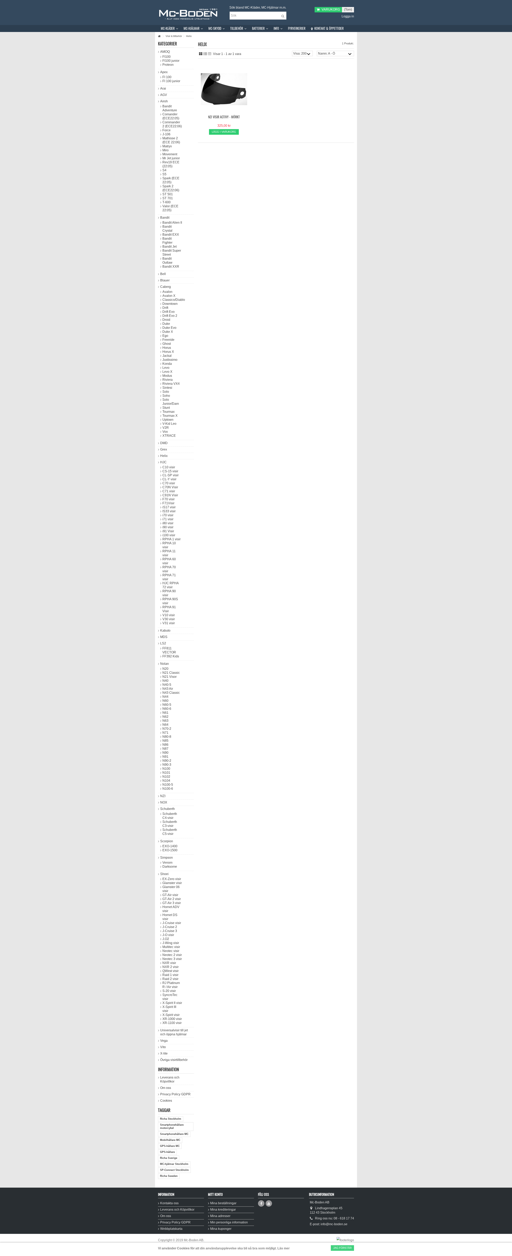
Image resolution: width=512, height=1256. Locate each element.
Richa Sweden (169, 1175)
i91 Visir (168, 531)
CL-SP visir (170, 475)
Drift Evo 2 (169, 315)
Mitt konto (215, 1194)
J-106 (166, 134)
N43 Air (167, 688)
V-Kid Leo (169, 423)
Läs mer (283, 1248)
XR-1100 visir (172, 1023)
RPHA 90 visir (169, 593)
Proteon (168, 64)
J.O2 (165, 939)
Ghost (166, 343)
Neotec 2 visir (172, 955)
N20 (165, 668)
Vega (164, 1040)
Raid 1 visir (170, 975)
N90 (165, 752)
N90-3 (166, 764)
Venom (167, 862)
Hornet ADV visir (170, 909)
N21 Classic (171, 672)
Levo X (167, 371)
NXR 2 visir (170, 967)
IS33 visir (169, 511)
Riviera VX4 (171, 383)
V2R (165, 427)
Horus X (168, 351)
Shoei (164, 874)
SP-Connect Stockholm (174, 1169)
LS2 (163, 643)
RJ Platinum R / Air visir (171, 985)
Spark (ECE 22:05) (170, 180)
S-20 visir (169, 991)
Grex (163, 449)
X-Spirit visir (171, 1015)
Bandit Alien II (172, 222)
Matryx (167, 146)
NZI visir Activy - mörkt (224, 117)
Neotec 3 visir (172, 959)
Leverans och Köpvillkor (169, 1079)
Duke (166, 323)
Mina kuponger (220, 1228)
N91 (165, 756)
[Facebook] (261, 1203)
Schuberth (167, 808)
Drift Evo (168, 311)
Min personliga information (229, 1222)
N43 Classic (171, 692)
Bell (163, 274)
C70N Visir (170, 487)
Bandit (164, 217)
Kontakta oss (169, 1203)
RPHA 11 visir (169, 553)
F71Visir (168, 503)
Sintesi (167, 387)
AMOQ (165, 51)
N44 (165, 696)
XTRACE (169, 435)
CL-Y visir (169, 479)
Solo (165, 391)
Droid (166, 319)
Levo (165, 367)
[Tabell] (209, 54)
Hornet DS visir (169, 917)
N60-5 (166, 704)
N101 (166, 772)
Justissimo (169, 359)
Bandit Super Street (171, 252)
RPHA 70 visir (169, 569)
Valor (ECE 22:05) (170, 208)
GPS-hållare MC (170, 1145)
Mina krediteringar (223, 1209)
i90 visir (167, 527)
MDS (163, 637)
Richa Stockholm (170, 1118)
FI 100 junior (171, 81)
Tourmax (168, 411)
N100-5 (167, 784)
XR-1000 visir (172, 1019)
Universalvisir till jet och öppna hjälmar (174, 1032)
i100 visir (168, 535)
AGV (163, 95)
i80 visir (167, 523)
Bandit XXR (170, 266)
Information (168, 1069)
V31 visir (168, 623)
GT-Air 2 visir (171, 899)
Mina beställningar (223, 1203)
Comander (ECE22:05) (170, 116)
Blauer (165, 280)
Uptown (167, 419)
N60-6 (166, 708)
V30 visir (168, 619)
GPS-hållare (167, 1151)
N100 (166, 768)
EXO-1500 (169, 850)
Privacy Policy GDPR (175, 1094)
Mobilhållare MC (170, 1139)
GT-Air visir (170, 895)
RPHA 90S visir (170, 601)
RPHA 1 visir (171, 539)
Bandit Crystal (167, 228)
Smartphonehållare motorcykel (172, 1126)
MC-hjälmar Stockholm (174, 1163)
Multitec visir (171, 947)
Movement (169, 154)
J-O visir (168, 935)
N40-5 (166, 684)
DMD (164, 443)
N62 (165, 716)
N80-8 (166, 736)
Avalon (167, 291)
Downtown (170, 303)
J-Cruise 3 (169, 931)
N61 (165, 712)
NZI (162, 796)
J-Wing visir (170, 943)
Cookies (166, 1100)
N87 (165, 748)
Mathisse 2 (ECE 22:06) (171, 140)
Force (166, 130)
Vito (163, 1047)
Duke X (167, 331)
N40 (165, 680)
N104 (166, 780)
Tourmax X (170, 415)
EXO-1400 (169, 846)
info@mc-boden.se (334, 1224)
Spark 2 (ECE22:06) (170, 188)
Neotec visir (170, 951)
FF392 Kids (170, 656)
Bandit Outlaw (167, 260)
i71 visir (167, 519)
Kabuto (165, 630)
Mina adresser (220, 1216)
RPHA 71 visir (169, 577)
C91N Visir (170, 495)
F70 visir (168, 499)
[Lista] (205, 54)
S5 (164, 174)
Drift (165, 307)
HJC (163, 462)
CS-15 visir (170, 471)
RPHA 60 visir (169, 561)
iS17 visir (169, 507)
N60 (165, 700)
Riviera (167, 379)
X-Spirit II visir (172, 1003)
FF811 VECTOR (169, 650)
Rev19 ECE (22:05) (170, 164)
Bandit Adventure (169, 108)
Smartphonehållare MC (174, 1133)
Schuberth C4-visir (169, 815)
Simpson (166, 857)
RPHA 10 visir (169, 545)
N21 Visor (169, 676)
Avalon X (168, 295)
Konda (167, 363)
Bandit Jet (169, 246)
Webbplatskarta (171, 1228)
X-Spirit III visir (169, 1009)
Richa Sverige (168, 1157)
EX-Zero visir (171, 879)
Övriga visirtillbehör (174, 1060)
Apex (164, 72)
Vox (165, 431)
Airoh (164, 101)
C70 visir (168, 483)
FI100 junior (170, 60)
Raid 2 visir (170, 979)
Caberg (165, 286)
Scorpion (166, 841)
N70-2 (166, 728)
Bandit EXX (170, 234)
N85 (165, 740)
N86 (165, 744)
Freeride (168, 339)
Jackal (167, 355)
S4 (164, 170)
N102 (166, 776)
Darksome (169, 866)
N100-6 (167, 788)
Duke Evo (169, 327)
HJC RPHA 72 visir (170, 585)
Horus (166, 347)
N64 (165, 724)
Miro (165, 150)
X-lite (164, 1053)
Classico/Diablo (172, 299)
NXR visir (169, 963)
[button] (169, 28)
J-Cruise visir (171, 923)
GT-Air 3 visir (171, 903)
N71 (165, 732)
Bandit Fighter (167, 240)
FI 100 (166, 77)
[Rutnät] (200, 54)
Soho (166, 395)
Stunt (166, 407)
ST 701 (167, 198)
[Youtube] (269, 1203)
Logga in (347, 16)
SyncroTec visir (169, 997)
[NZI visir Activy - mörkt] (224, 89)
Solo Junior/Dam (170, 401)
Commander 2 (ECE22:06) (172, 124)
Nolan (164, 663)
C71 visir (168, 491)
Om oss (165, 1088)
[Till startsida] (159, 36)
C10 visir (168, 467)
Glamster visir (172, 883)
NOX (163, 802)
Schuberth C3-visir (169, 823)
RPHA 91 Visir (169, 609)
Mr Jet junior (171, 158)
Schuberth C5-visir (169, 831)
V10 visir (168, 615)
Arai (163, 88)
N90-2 (166, 760)
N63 (165, 720)
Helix (164, 456)
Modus (167, 375)
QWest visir (170, 971)
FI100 (166, 56)
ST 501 (167, 194)
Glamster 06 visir (171, 889)
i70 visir (167, 515)
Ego (165, 335)
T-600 (166, 202)
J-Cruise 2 (169, 927)
